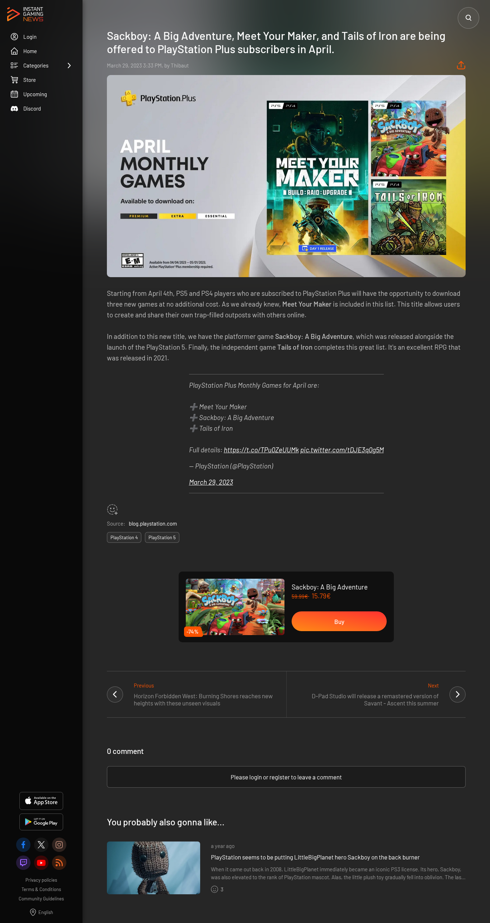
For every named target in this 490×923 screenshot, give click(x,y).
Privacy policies (41, 880)
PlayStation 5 (162, 537)
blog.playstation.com (153, 523)
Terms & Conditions (41, 889)
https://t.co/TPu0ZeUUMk (261, 450)
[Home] (25, 14)
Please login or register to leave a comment (286, 776)
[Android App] (41, 822)
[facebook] (23, 845)
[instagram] (59, 845)
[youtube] (41, 863)
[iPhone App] (41, 801)
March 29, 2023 (211, 482)
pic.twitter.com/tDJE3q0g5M (342, 450)
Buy (339, 621)
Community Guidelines (41, 898)
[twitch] (23, 863)
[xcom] (41, 845)
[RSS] (59, 863)
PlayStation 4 (124, 537)
